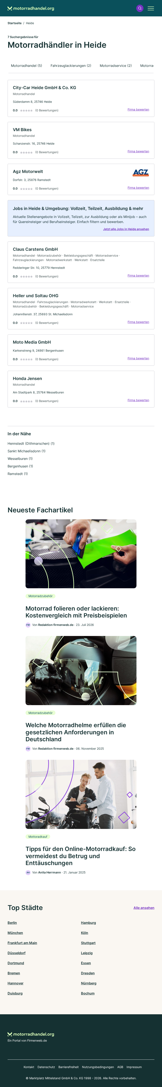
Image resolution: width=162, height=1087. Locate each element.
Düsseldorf (17, 953)
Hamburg (88, 923)
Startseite (15, 23)
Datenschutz (46, 1067)
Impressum (134, 1067)
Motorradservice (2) (116, 65)
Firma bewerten (138, 109)
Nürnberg (88, 983)
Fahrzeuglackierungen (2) (71, 65)
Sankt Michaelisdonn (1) (27, 451)
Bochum (87, 993)
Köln (84, 933)
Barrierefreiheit (68, 1067)
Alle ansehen (144, 908)
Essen (86, 963)
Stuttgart (88, 943)
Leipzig (87, 953)
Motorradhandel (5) (26, 65)
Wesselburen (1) (20, 458)
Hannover (15, 983)
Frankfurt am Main (22, 943)
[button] (139, 8)
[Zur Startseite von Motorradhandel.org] (31, 8)
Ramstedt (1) (18, 474)
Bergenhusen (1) (20, 466)
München (15, 933)
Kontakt (29, 1067)
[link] (81, 98)
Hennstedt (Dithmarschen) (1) (31, 443)
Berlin (12, 923)
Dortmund (16, 963)
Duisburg (15, 993)
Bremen (14, 973)
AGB (120, 1067)
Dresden (88, 973)
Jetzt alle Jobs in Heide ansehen (126, 229)
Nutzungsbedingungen (98, 1067)
